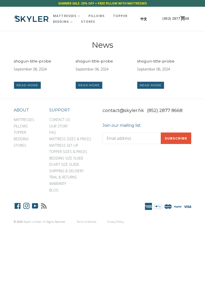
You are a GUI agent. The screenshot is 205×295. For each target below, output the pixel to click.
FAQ (52, 132)
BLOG (53, 190)
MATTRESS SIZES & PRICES (70, 138)
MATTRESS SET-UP (63, 145)
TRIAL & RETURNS (63, 177)
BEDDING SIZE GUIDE (66, 158)
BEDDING (64, 21)
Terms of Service (86, 222)
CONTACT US (59, 119)
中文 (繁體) (148, 18)
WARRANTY (57, 183)
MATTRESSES (68, 16)
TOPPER (120, 16)
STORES (88, 22)
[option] (148, 19)
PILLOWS (96, 16)
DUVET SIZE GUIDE (64, 164)
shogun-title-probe (32, 61)
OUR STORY (58, 126)
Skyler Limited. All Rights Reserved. (45, 222)
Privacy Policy (115, 222)
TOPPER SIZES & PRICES (68, 151)
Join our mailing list (121, 125)
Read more (27, 85)
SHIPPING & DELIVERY (66, 170)
